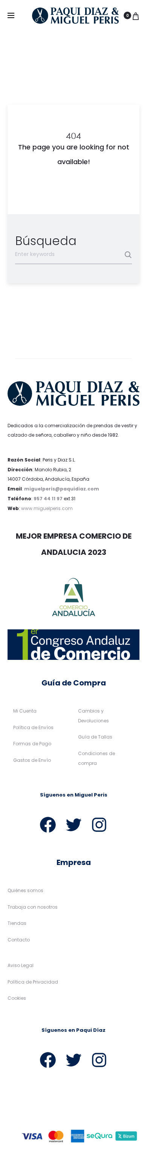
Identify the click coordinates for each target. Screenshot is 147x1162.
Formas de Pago (32, 743)
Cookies (17, 998)
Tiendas (17, 923)
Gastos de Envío (32, 760)
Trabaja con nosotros (33, 907)
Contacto (19, 940)
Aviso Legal (21, 965)
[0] (135, 15)
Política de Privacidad (33, 982)
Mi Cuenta (25, 711)
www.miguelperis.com (47, 508)
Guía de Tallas (95, 737)
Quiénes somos (25, 890)
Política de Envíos (33, 727)
